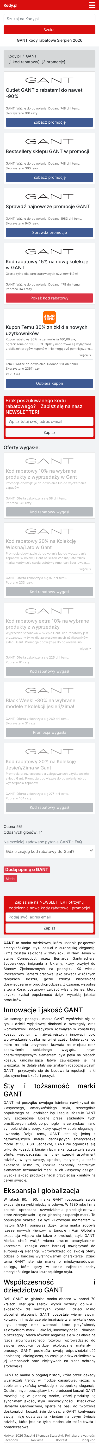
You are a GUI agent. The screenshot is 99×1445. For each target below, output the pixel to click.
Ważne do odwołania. (32, 108)
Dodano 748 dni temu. (64, 108)
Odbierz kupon (49, 383)
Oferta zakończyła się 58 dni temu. (42, 498)
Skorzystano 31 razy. (21, 723)
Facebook (11, 1440)
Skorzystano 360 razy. (22, 168)
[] (24, 61)
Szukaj (49, 29)
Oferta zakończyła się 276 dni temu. (43, 794)
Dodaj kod (87, 1440)
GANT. (11, 108)
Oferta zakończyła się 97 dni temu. (42, 578)
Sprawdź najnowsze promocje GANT (48, 206)
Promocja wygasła (49, 732)
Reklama (37, 1440)
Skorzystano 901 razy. (22, 113)
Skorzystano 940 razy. (22, 223)
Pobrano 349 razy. (19, 289)
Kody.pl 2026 (13, 1435)
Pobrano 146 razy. (19, 503)
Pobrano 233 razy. (19, 582)
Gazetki (29, 1435)
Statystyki (57, 1435)
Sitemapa (42, 1435)
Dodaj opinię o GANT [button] (26, 869)
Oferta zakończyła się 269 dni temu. (43, 719)
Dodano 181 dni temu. (63, 364)
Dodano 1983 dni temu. (65, 218)
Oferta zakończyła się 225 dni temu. (43, 657)
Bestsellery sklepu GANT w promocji (47, 151)
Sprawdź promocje (49, 232)
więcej (84, 355)
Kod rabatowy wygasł (49, 512)
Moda (10, 879)
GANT (31, 56)
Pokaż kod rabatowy (49, 298)
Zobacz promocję (49, 122)
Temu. (10, 364)
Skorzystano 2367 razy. (23, 368)
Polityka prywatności (80, 1435)
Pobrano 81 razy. (18, 662)
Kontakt (61, 1440)
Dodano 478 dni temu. (64, 284)
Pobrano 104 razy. (19, 798)
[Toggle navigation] (92, 5)
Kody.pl (10, 5)
